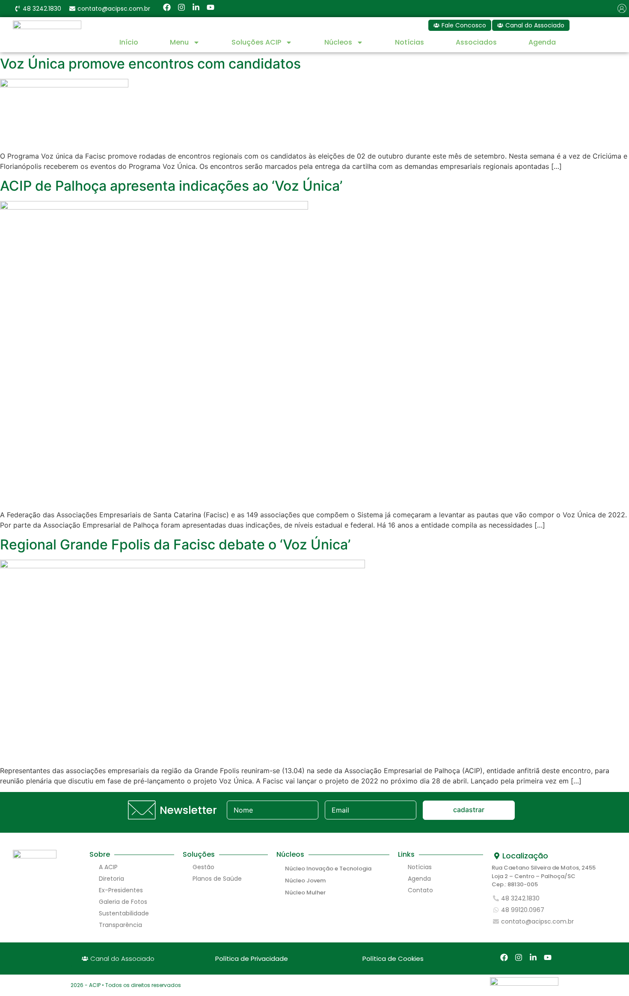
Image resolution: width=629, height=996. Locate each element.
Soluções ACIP (256, 42)
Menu (179, 42)
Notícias (409, 42)
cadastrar (468, 809)
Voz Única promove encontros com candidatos (150, 63)
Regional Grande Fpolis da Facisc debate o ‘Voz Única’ (175, 544)
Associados (476, 42)
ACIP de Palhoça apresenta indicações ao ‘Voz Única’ (171, 185)
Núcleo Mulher (305, 892)
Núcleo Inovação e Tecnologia (328, 868)
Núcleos (338, 42)
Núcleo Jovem (305, 880)
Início (128, 42)
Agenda (542, 42)
